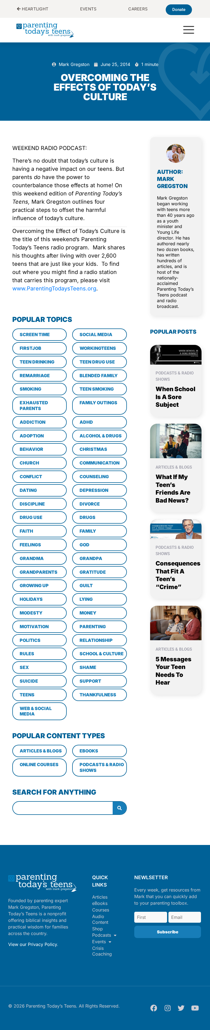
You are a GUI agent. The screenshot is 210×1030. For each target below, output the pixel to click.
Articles (99, 897)
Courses (100, 910)
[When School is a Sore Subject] (176, 354)
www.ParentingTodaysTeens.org (54, 288)
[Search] (119, 808)
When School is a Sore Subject (176, 396)
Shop (97, 928)
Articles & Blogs (174, 467)
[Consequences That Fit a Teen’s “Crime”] (176, 529)
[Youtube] (195, 1008)
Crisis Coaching (102, 951)
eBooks (99, 903)
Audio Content (100, 919)
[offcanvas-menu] (188, 30)
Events (99, 941)
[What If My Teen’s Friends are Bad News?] (176, 440)
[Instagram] (167, 1008)
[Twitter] (181, 1008)
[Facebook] (154, 1008)
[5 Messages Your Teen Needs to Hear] (176, 622)
